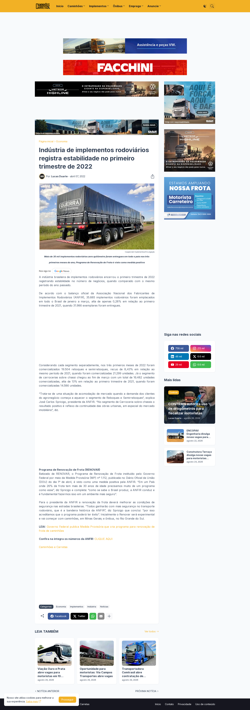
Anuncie (153, 6)
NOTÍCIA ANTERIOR (48, 691)
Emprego (135, 6)
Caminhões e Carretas (53, 547)
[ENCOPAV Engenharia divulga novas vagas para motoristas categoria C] (175, 435)
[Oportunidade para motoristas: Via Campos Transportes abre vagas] (97, 653)
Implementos (97, 6)
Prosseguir (67, 699)
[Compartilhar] (151, 176)
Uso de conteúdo (205, 704)
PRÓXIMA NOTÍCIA (145, 691)
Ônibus (117, 6)
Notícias (104, 606)
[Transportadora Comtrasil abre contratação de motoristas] (139, 653)
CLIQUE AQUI (104, 539)
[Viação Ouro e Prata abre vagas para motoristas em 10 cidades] (55, 653)
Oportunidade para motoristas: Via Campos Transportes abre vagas (96, 672)
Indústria (91, 606)
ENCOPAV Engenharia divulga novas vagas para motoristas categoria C (198, 434)
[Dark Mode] (205, 6)
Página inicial (46, 141)
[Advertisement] (125, 25)
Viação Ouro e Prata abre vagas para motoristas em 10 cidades (51, 672)
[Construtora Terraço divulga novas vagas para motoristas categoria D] (175, 456)
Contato (169, 704)
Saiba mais (32, 701)
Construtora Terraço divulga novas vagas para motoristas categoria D (199, 455)
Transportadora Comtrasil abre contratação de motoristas (133, 672)
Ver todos (150, 631)
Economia (61, 141)
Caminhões (75, 6)
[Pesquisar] (212, 6)
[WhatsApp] (92, 616)
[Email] (101, 616)
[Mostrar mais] (109, 616)
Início (59, 6)
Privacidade (184, 704)
